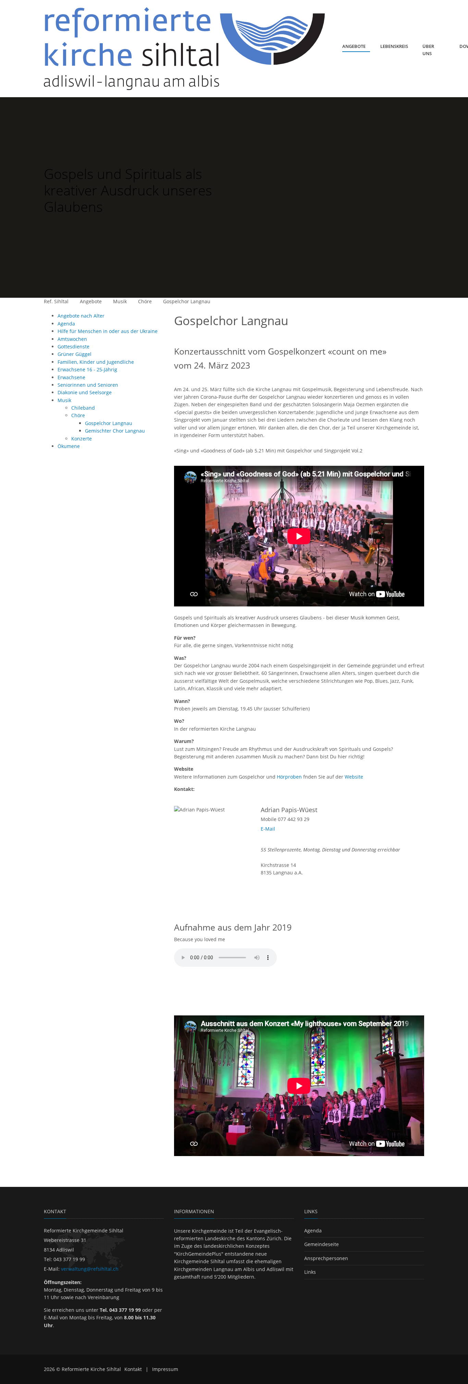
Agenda (313, 1230)
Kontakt (133, 1369)
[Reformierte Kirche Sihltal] (185, 48)
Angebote (91, 301)
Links (310, 1272)
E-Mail (268, 828)
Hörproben (289, 776)
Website (354, 776)
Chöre (145, 301)
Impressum (165, 1369)
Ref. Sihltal (56, 301)
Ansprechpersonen (326, 1258)
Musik (120, 301)
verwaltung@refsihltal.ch (90, 1269)
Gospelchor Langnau (186, 301)
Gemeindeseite (321, 1244)
